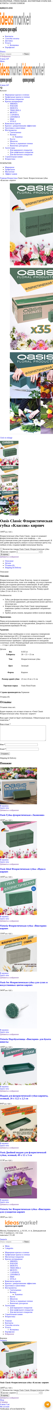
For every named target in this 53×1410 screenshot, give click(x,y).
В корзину (4, 554)
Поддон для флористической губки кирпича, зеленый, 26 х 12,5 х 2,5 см (24, 1097)
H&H (12, 119)
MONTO (13, 112)
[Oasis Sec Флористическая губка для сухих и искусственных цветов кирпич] (18, 971)
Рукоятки (19, 137)
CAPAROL (14, 115)
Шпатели (14, 141)
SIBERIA (14, 104)
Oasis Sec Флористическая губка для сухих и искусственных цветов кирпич (24, 983)
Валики (13, 135)
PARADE (14, 106)
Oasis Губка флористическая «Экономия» (22, 815)
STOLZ (13, 121)
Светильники (15, 132)
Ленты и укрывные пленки (21, 143)
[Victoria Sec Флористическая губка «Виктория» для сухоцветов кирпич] (18, 1198)
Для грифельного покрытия (21, 152)
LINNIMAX (15, 117)
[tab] (9, 561)
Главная (3, 178)
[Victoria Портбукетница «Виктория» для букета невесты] (18, 1028)
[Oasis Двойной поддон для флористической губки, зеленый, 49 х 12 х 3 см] (18, 1141)
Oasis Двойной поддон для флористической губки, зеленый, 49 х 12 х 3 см (23, 1153)
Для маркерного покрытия (21, 150)
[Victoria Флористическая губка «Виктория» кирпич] (18, 914)
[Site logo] (15, 32)
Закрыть (3, 1239)
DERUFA (14, 108)
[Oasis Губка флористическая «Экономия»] (18, 804)
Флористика (12, 178)
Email (3, 749)
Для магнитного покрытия (21, 154)
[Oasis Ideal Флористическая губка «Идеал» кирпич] (18, 857)
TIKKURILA (15, 110)
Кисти (12, 139)
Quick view (4, 808)
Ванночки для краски (19, 146)
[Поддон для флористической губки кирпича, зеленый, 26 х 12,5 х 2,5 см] (18, 1084)
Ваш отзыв (5, 724)
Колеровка (14, 45)
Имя (2, 744)
